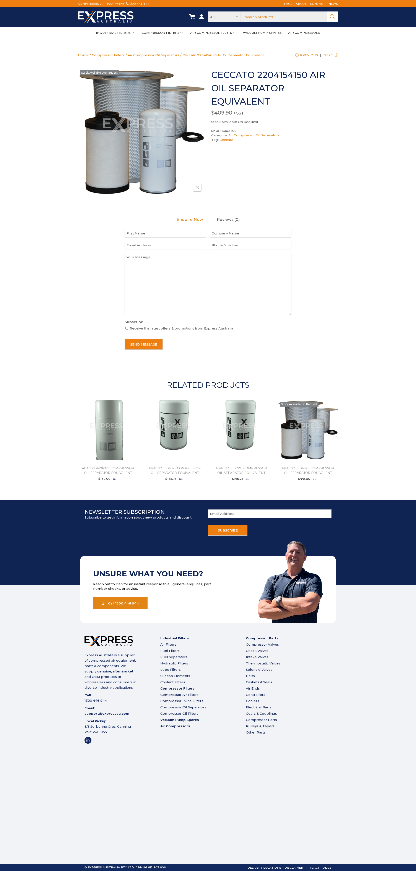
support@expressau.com (106, 713)
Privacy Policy (319, 867)
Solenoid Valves (259, 669)
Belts (250, 676)
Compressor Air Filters (179, 695)
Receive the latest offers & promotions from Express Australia (181, 328)
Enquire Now (190, 219)
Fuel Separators (173, 657)
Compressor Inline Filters (181, 701)
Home (83, 55)
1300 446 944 (139, 3)
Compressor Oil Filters (179, 713)
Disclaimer (293, 867)
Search (332, 17)
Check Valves (257, 651)
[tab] (190, 219)
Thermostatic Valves (263, 663)
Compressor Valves (262, 644)
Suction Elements (175, 676)
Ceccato (226, 140)
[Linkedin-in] (87, 740)
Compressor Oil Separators (183, 707)
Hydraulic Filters (174, 663)
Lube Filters (170, 669)
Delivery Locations (264, 867)
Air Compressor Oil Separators (153, 55)
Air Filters (168, 644)
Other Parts (256, 732)
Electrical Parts (258, 707)
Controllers (255, 695)
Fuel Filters (170, 651)
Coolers (252, 701)
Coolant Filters (172, 682)
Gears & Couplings (261, 713)
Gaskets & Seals (259, 682)
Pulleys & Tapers (260, 726)
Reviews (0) (228, 219)
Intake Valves (257, 657)
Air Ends (253, 688)
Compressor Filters (108, 55)
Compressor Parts (261, 720)
